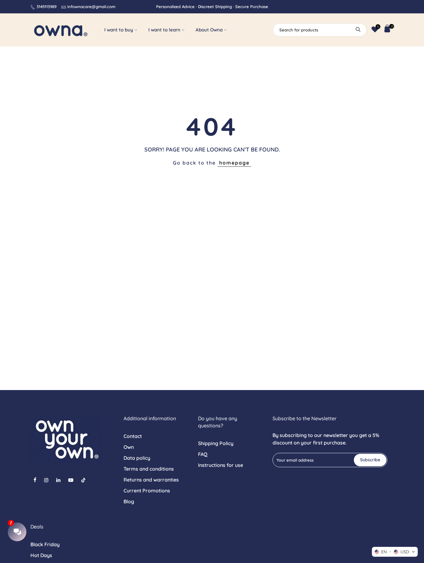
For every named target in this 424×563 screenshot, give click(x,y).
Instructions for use (220, 465)
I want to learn (164, 30)
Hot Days (41, 555)
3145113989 (46, 6)
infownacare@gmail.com (91, 6)
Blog (129, 501)
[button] (395, 552)
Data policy (137, 458)
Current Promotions (147, 490)
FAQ (202, 454)
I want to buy (118, 30)
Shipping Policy (215, 443)
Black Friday (45, 544)
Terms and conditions (149, 469)
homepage (234, 163)
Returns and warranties (151, 480)
